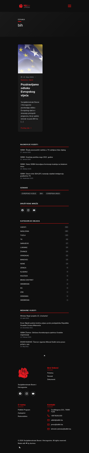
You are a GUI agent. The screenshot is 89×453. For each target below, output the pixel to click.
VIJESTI (23, 227)
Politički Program (24, 410)
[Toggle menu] (69, 6)
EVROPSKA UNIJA (53, 193)
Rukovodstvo (22, 416)
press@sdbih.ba (57, 424)
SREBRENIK (24, 284)
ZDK (22, 292)
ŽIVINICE (23, 251)
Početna (50, 373)
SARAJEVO (24, 243)
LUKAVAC (23, 247)
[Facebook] (22, 210)
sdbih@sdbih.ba (57, 420)
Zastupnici (21, 413)
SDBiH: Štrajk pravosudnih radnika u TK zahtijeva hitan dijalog (43, 150)
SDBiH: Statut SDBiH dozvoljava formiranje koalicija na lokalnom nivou (43, 165)
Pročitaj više (25, 128)
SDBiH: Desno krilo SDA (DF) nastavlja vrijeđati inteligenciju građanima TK (42, 175)
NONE (22, 264)
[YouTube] (34, 210)
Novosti (50, 376)
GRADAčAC (24, 255)
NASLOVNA (24, 231)
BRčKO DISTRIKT (26, 280)
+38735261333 (56, 416)
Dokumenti (51, 379)
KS (21, 288)
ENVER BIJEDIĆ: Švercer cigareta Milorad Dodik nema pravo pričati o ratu (42, 343)
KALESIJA (24, 276)
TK (21, 239)
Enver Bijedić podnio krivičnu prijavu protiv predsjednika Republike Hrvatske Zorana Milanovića (44, 324)
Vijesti (31, 80)
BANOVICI (24, 260)
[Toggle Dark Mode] (20, 447)
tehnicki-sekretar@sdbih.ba (61, 429)
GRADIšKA (24, 296)
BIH (41, 193)
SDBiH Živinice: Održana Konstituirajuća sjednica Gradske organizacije (41, 334)
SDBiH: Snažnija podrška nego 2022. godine (36, 157)
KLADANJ (23, 272)
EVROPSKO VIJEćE (29, 193)
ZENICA (23, 268)
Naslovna (24, 80)
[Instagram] (28, 210)
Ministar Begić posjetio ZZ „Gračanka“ (34, 316)
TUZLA (22, 235)
